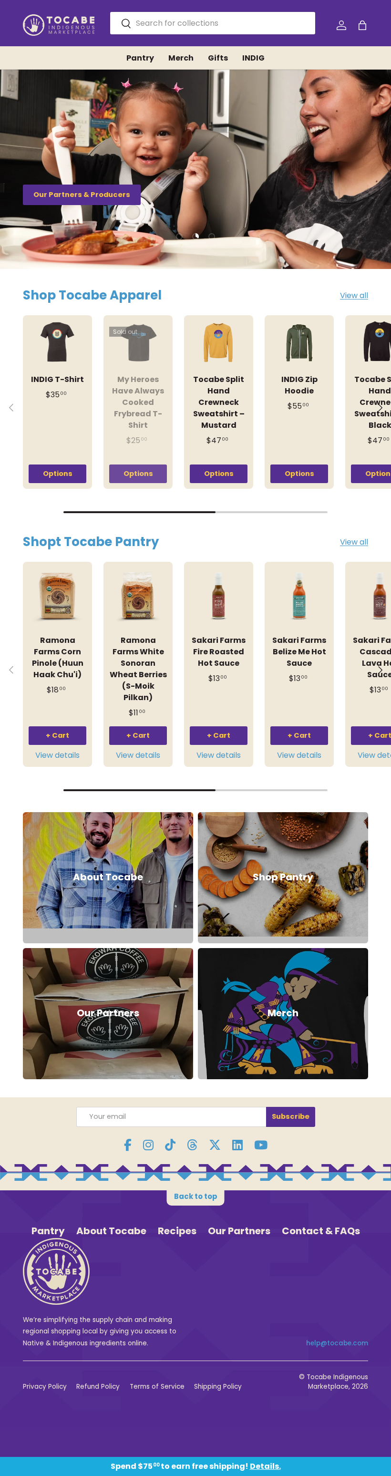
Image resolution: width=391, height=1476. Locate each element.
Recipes (177, 1231)
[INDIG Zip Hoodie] (299, 343)
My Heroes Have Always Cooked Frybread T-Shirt (138, 402)
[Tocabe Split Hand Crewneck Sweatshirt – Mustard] (218, 343)
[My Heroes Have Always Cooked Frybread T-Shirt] (138, 343)
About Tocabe (111, 1231)
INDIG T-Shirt (57, 379)
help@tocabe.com (337, 1343)
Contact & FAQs (321, 1231)
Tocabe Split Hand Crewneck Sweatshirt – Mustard (219, 402)
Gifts (218, 57)
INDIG (253, 57)
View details (57, 755)
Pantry (140, 57)
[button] (362, 25)
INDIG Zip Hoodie (299, 385)
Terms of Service (157, 1386)
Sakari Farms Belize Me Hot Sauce (299, 652)
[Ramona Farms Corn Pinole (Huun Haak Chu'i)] (57, 596)
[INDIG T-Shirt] (57, 343)
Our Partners (239, 1231)
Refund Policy (98, 1386)
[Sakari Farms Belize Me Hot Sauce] (299, 596)
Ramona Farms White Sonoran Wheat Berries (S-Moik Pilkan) (138, 669)
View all (354, 295)
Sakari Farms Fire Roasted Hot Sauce (219, 652)
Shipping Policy (218, 1386)
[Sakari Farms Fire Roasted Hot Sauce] (218, 596)
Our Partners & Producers (81, 194)
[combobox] (213, 23)
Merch (181, 57)
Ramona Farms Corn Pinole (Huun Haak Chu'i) (57, 657)
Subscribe (290, 1116)
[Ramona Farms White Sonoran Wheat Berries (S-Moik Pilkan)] (138, 596)
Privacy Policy (45, 1386)
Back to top (195, 1196)
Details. (265, 1466)
